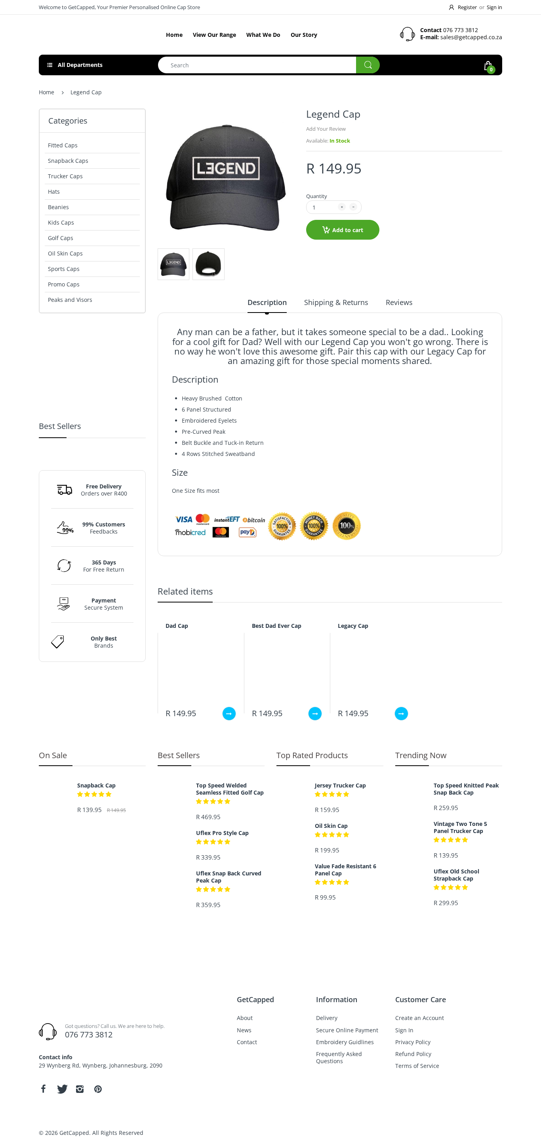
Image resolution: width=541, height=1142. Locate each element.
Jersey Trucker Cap (340, 785)
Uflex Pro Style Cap (222, 833)
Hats (54, 191)
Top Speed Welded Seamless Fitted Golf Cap (110, 459)
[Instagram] (79, 1089)
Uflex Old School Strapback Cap (98, 699)
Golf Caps (60, 238)
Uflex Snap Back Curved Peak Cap (228, 877)
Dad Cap (177, 625)
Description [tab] (267, 302)
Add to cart (347, 230)
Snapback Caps (68, 160)
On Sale (53, 755)
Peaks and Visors (70, 299)
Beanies (58, 207)
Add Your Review (326, 128)
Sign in (494, 7)
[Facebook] (43, 1089)
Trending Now (421, 755)
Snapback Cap (96, 785)
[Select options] (229, 714)
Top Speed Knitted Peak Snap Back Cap (466, 789)
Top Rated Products (312, 755)
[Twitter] (61, 1089)
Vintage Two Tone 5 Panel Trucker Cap (460, 827)
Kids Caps (61, 222)
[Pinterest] (97, 1089)
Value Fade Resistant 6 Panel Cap (345, 870)
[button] (94, 713)
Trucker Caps (65, 176)
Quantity (316, 196)
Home (46, 92)
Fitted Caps (63, 145)
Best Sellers (179, 755)
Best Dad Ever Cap (276, 625)
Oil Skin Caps (65, 253)
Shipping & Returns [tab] (336, 302)
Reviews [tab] (399, 302)
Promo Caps (64, 284)
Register (467, 7)
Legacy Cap (353, 625)
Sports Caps (64, 269)
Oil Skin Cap (331, 825)
